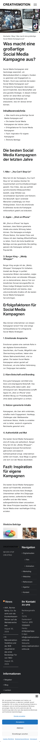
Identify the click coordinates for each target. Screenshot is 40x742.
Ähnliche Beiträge (13, 140)
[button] (37, 696)
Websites (27, 577)
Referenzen (27, 582)
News (8, 601)
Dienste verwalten (19, 716)
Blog (13, 36)
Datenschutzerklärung (22, 739)
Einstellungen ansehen (20, 734)
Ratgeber (8, 680)
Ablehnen (20, 728)
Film (27, 560)
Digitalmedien (28, 553)
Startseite (6, 36)
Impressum (33, 739)
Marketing (27, 571)
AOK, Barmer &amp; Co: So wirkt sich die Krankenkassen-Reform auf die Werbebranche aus (10, 616)
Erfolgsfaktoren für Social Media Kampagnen (18, 129)
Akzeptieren (20, 722)
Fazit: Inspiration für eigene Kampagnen (16, 135)
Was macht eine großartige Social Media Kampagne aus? (19, 116)
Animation (30, 566)
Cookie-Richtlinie (8, 739)
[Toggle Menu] (35, 5)
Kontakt (26, 592)
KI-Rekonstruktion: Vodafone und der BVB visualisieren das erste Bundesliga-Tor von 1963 (10, 647)
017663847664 (28, 631)
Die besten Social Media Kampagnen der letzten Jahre (16, 122)
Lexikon (7, 690)
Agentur (26, 587)
